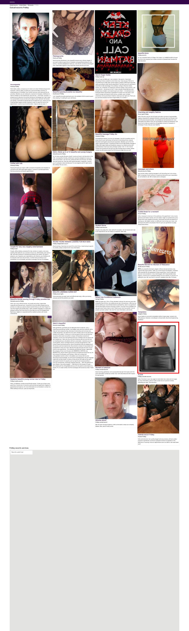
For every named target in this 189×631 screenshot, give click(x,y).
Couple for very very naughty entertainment (26, 247)
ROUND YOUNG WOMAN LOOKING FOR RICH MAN (71, 242)
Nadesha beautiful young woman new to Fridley (27, 379)
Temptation (142, 312)
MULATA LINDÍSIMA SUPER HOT (65, 292)
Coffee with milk (16, 163)
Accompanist (15, 84)
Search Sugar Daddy (103, 75)
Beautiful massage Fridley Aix (106, 134)
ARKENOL (12, 2)
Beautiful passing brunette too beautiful (67, 92)
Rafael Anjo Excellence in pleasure (107, 297)
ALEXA (140, 375)
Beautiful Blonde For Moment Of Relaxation (154, 265)
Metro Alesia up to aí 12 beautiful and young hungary (72, 152)
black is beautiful (59, 323)
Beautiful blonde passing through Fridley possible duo (30, 299)
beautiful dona (143, 53)
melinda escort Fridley (146, 435)
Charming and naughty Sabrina (149, 112)
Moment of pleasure (102, 367)
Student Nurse (100, 225)
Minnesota (30, 5)
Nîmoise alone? (101, 420)
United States (22, 5)
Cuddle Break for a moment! (148, 212)
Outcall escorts (14, 5)
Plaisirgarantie (58, 56)
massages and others (146, 169)
